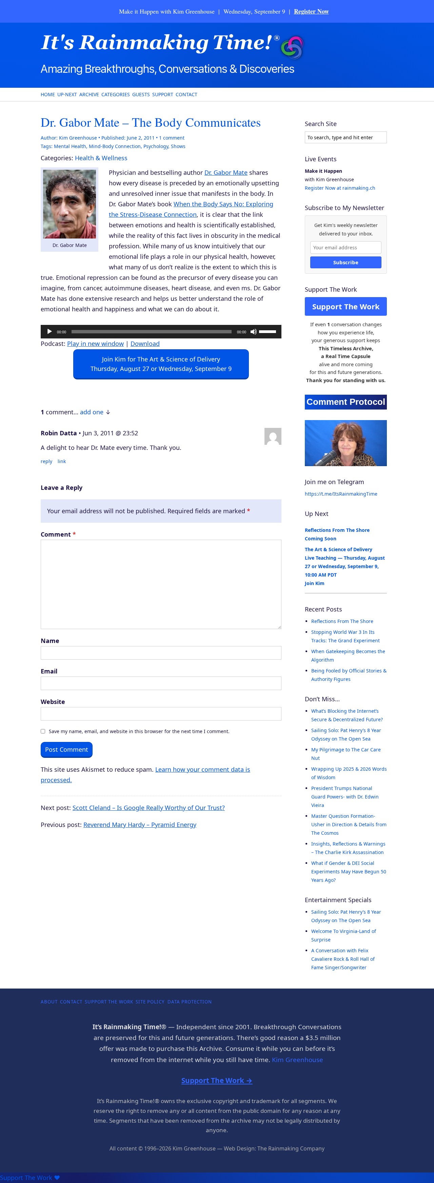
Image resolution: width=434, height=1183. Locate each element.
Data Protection (189, 1002)
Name (50, 641)
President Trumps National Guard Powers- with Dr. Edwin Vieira (345, 796)
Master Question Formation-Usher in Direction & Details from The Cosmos (349, 824)
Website (53, 702)
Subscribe (345, 262)
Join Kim (314, 583)
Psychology (155, 146)
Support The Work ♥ (30, 1178)
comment (171, 137)
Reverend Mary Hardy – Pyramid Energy (139, 825)
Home (48, 94)
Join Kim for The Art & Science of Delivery (161, 364)
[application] (161, 331)
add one (91, 412)
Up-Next (67, 94)
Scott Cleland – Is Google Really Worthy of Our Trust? (149, 808)
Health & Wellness (101, 158)
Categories (115, 94)
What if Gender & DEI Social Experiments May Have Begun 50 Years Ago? (348, 871)
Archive (89, 94)
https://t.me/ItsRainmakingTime (341, 494)
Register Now (311, 11)
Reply (46, 461)
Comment (58, 534)
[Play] (49, 331)
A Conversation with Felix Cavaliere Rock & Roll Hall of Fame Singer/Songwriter (343, 959)
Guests (141, 94)
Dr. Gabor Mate (226, 172)
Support (162, 94)
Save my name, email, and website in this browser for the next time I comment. (139, 731)
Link (62, 461)
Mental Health (70, 146)
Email (49, 671)
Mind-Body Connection (115, 146)
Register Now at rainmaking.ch (340, 188)
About (49, 1002)
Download (145, 343)
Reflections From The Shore (342, 621)
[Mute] (253, 331)
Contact (186, 94)
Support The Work (346, 306)
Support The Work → (217, 1080)
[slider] (268, 331)
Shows (178, 146)
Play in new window (95, 343)
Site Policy (150, 1002)
